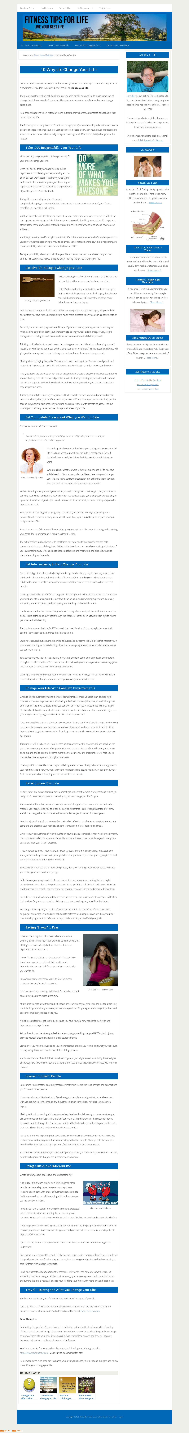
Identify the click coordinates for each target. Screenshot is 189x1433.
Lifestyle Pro (85, 1417)
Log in (121, 1417)
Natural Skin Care (147, 182)
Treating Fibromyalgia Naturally (147, 281)
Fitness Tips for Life (94, 27)
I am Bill (130, 95)
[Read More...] (155, 202)
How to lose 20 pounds (148, 384)
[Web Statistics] (17, 1430)
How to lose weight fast (148, 389)
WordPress (113, 1417)
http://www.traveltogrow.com (34, 1352)
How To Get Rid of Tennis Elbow (148, 249)
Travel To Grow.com (90, 1311)
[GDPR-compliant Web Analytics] (5, 1430)
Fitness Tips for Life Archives (147, 380)
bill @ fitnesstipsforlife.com (150, 140)
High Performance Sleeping (147, 337)
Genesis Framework (100, 1417)
